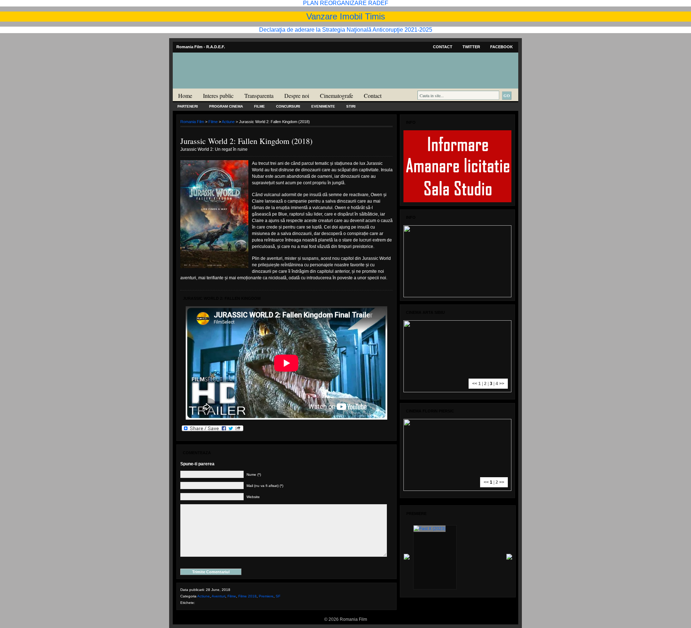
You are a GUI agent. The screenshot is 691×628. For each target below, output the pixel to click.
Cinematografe (336, 95)
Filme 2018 (247, 596)
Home (185, 95)
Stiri (351, 106)
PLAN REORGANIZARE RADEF (345, 3)
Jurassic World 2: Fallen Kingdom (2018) (246, 141)
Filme (259, 106)
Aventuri (218, 596)
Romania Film (229, 85)
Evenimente (323, 106)
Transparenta (259, 95)
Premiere (266, 596)
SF (278, 596)
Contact (442, 47)
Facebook (501, 47)
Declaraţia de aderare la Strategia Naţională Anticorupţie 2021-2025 (345, 30)
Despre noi (296, 95)
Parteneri (187, 106)
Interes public (218, 95)
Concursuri (288, 106)
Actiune (228, 121)
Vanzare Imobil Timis (345, 16)
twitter (471, 47)
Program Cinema (226, 106)
